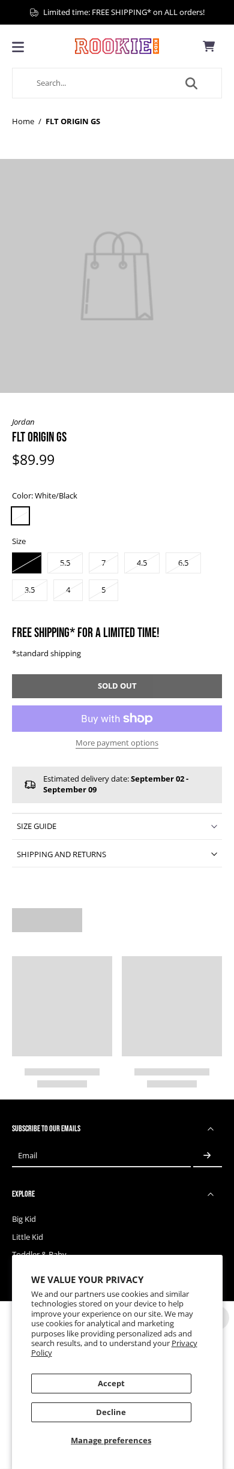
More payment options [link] (117, 744)
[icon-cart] (209, 46)
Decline (111, 1412)
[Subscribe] (207, 1155)
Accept (111, 1383)
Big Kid (24, 1219)
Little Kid (27, 1237)
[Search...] (191, 83)
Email (27, 1155)
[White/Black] (20, 515)
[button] (117, 686)
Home (23, 121)
